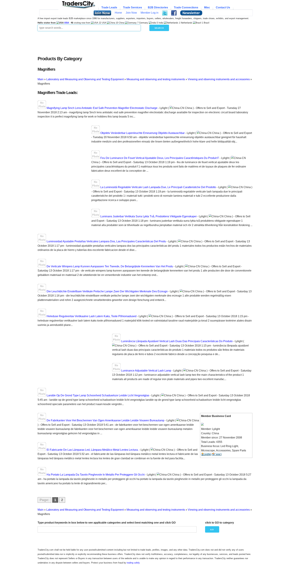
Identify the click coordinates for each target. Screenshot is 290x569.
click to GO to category (219, 522)
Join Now (131, 12)
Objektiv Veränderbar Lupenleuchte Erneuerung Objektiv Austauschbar (142, 133)
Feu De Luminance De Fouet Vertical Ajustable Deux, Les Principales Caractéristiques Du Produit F (159, 158)
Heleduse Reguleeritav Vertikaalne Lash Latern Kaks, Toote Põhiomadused (91, 316)
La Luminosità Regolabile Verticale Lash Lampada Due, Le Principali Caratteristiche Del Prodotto (158, 187)
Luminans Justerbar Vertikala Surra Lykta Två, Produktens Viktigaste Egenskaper (148, 216)
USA (66, 22)
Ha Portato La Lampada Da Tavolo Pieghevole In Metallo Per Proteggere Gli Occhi (96, 474)
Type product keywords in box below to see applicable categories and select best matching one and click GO (107, 522)
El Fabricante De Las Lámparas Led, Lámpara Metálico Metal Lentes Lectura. (92, 449)
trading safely (133, 562)
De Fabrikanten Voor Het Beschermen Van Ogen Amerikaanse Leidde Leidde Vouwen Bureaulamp (105, 420)
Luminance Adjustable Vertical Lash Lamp (146, 370)
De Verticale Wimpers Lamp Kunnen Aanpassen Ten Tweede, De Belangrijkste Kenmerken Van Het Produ (110, 266)
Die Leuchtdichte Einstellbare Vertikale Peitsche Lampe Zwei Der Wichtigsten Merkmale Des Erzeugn (107, 291)
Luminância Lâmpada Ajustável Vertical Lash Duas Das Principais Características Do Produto (177, 341)
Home (118, 12)
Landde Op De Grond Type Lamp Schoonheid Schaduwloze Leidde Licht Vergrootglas (98, 395)
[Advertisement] (119, 42)
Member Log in (149, 12)
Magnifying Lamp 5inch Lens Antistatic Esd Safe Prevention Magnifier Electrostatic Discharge (102, 108)
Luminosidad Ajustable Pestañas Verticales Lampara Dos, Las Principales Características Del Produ (106, 241)
